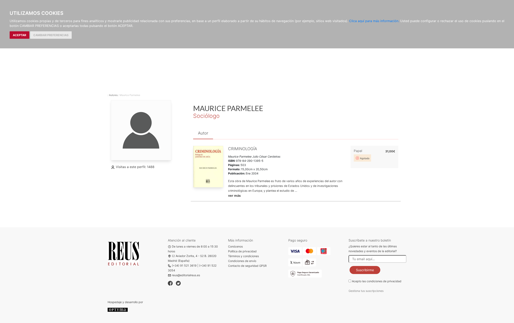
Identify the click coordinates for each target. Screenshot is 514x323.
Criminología (242, 148)
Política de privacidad (242, 251)
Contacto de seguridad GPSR (247, 265)
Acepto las (376, 281)
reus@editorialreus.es (186, 275)
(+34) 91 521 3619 (184, 265)
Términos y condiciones (243, 256)
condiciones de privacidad (384, 281)
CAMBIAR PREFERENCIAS (50, 35)
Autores (113, 95)
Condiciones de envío (242, 261)
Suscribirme (365, 270)
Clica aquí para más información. (374, 21)
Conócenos (235, 246)
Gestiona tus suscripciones (366, 290)
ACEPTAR (19, 35)
